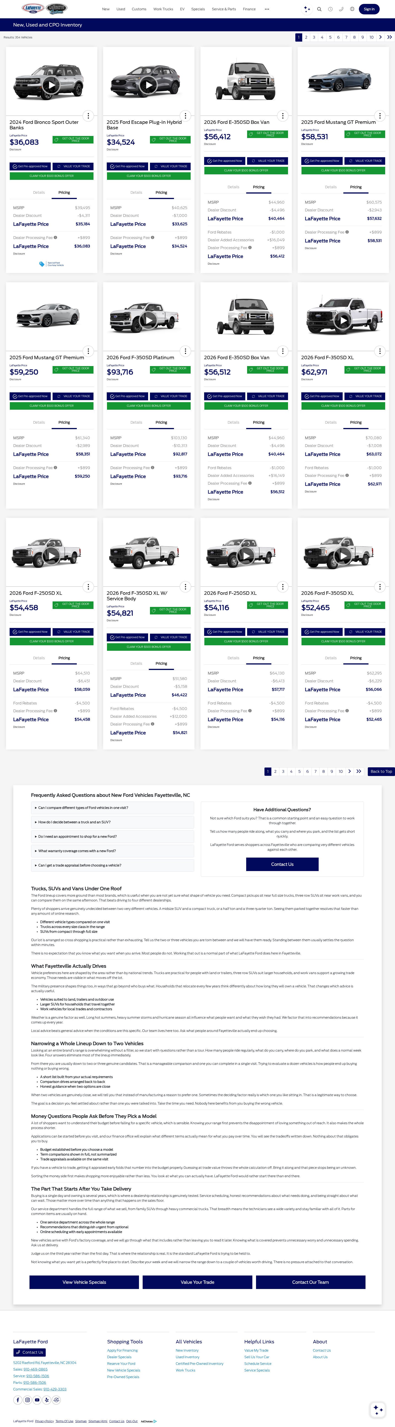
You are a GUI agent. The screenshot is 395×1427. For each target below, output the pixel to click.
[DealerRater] (56, 1400)
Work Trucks (185, 1370)
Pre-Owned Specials (123, 1377)
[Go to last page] (389, 37)
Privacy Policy (44, 1421)
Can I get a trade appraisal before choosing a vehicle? (79, 865)
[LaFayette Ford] (43, 9)
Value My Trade (256, 1350)
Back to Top (381, 771)
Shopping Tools (125, 1342)
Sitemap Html (97, 1421)
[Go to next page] (380, 37)
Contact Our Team (310, 1282)
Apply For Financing (122, 1350)
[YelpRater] (46, 1400)
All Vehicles (189, 1342)
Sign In (369, 9)
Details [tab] (39, 193)
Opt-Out (132, 1421)
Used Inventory (187, 1357)
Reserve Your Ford (121, 1364)
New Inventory (187, 1350)
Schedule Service (257, 1364)
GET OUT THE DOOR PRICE (75, 140)
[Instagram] (27, 1400)
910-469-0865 (36, 1369)
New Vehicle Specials (123, 1370)
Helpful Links (259, 1342)
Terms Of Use (64, 1421)
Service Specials (257, 1370)
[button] (88, 116)
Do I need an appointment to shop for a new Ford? (77, 836)
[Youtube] (37, 1400)
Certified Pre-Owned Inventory (199, 1364)
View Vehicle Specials (84, 1282)
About (320, 1342)
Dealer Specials (119, 1357)
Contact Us (282, 864)
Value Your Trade (197, 1282)
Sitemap (81, 1421)
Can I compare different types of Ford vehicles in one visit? (83, 808)
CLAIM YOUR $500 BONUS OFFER (52, 176)
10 (372, 37)
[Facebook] (17, 1400)
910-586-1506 (37, 1376)
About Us (320, 1357)
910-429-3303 (55, 1389)
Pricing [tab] (64, 193)
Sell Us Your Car (256, 1357)
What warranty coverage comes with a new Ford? (77, 851)
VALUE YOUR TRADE (77, 166)
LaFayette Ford (23, 1421)
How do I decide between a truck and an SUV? (74, 822)
